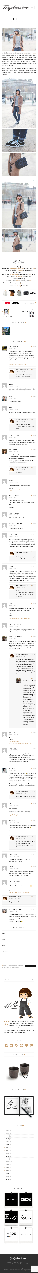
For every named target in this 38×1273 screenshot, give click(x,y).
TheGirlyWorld (15, 881)
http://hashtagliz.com (15, 815)
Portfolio (20, 1263)
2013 (7, 1167)
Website (5, 945)
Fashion (24, 22)
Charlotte (13, 450)
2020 (7, 1147)
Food (24, 1262)
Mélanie (12, 820)
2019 (7, 1150)
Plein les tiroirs (15, 624)
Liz (10, 804)
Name (4, 933)
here (34, 269)
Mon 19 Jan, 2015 (14, 348)
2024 (7, 1136)
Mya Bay (18, 286)
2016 (7, 1159)
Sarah (11, 566)
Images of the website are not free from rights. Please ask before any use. (19, 1269)
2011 (7, 1173)
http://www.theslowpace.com (17, 364)
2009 (7, 1179)
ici (24, 272)
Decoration (12, 1263)
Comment (6, 951)
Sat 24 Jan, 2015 (13, 911)
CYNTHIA (12, 733)
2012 (7, 1170)
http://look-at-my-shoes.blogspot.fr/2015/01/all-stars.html (20, 742)
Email (4, 939)
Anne (10, 407)
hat (25, 53)
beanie (33, 53)
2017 (7, 1156)
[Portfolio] (19, 1106)
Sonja (11, 604)
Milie (10, 396)
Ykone (28, 1270)
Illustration (17, 1262)
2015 (7, 1162)
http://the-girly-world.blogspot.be (19, 893)
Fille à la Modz (14, 435)
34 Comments (29, 303)
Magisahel (13, 749)
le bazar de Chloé (15, 909)
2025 (7, 1133)
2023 (7, 1139)
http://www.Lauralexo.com (17, 490)
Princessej (13, 534)
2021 (7, 1144)
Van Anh (12, 768)
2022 (7, 1142)
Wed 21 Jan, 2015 (21, 371)
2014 (7, 1165)
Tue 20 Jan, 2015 (14, 805)
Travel (30, 1262)
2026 (7, 1130)
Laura (11, 480)
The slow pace (14, 346)
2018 (7, 1153)
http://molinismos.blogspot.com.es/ (19, 618)
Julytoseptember (15, 636)
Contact (28, 1263)
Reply (34, 346)
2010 (7, 1176)
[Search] (32, 979)
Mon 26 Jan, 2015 (28, 682)
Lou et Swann (14, 495)
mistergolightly (15, 523)
